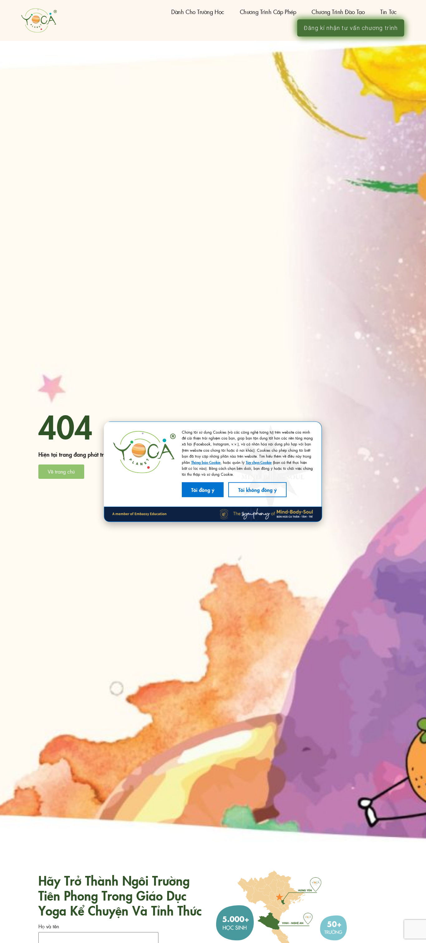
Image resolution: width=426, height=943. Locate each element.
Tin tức (388, 12)
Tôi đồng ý (202, 489)
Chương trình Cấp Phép (268, 12)
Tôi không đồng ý (257, 489)
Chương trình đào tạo (338, 12)
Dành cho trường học (197, 12)
